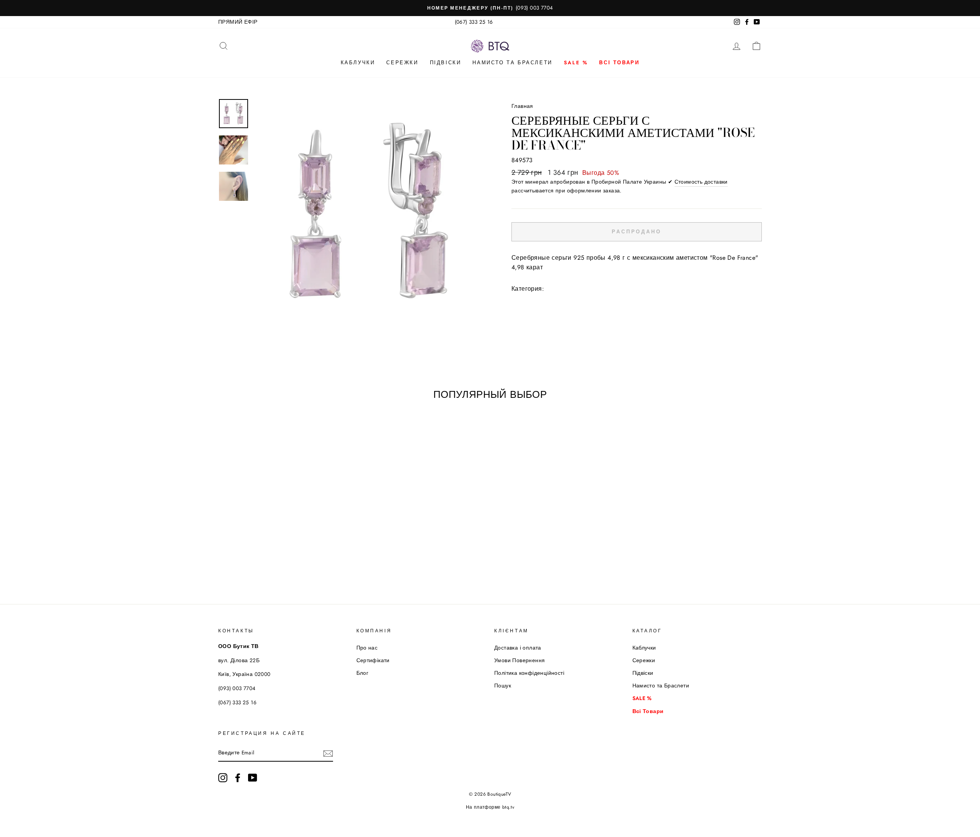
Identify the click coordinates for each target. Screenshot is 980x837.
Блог (362, 673)
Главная (522, 106)
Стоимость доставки (701, 182)
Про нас (367, 647)
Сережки (402, 62)
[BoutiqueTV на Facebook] (237, 777)
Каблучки (358, 62)
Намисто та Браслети (512, 62)
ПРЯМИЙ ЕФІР (237, 22)
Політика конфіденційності (529, 673)
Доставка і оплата (517, 647)
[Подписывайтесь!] (328, 753)
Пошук (502, 685)
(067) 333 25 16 (474, 22)
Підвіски (445, 62)
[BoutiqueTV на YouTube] (252, 777)
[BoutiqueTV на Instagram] (222, 777)
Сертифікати (373, 660)
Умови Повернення (519, 660)
